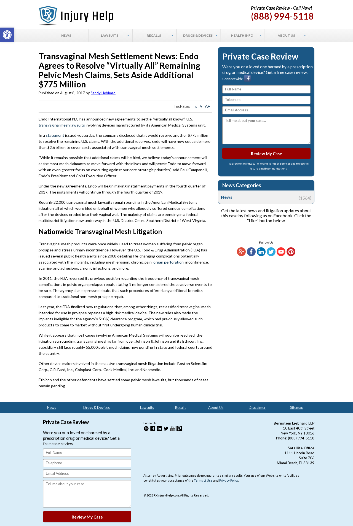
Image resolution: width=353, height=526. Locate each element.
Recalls (180, 407)
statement (55, 135)
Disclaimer (257, 407)
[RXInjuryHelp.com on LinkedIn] (261, 255)
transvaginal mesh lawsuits (62, 125)
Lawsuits (147, 407)
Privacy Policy (254, 163)
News (266, 197)
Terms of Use (203, 480)
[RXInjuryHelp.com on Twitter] (271, 255)
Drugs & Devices (96, 407)
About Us (215, 407)
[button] (7, 35)
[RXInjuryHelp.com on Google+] (241, 255)
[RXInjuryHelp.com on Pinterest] (291, 255)
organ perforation (168, 262)
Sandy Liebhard (103, 93)
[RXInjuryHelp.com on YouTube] (281, 255)
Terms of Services (279, 163)
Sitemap (296, 407)
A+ (207, 106)
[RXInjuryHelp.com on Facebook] (251, 255)
